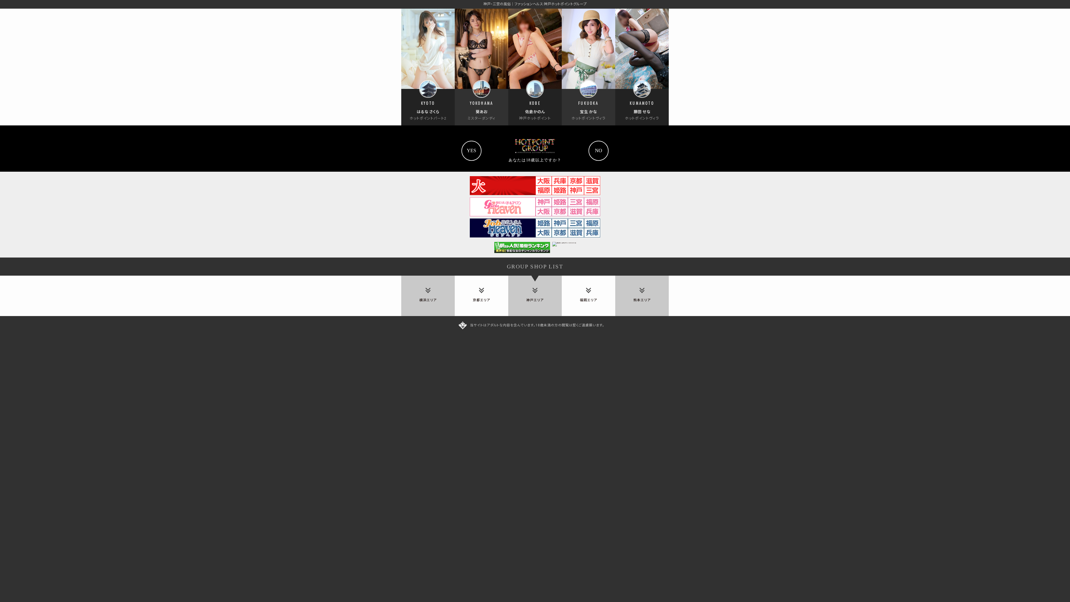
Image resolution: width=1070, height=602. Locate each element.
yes (471, 150)
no (598, 150)
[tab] (428, 296)
